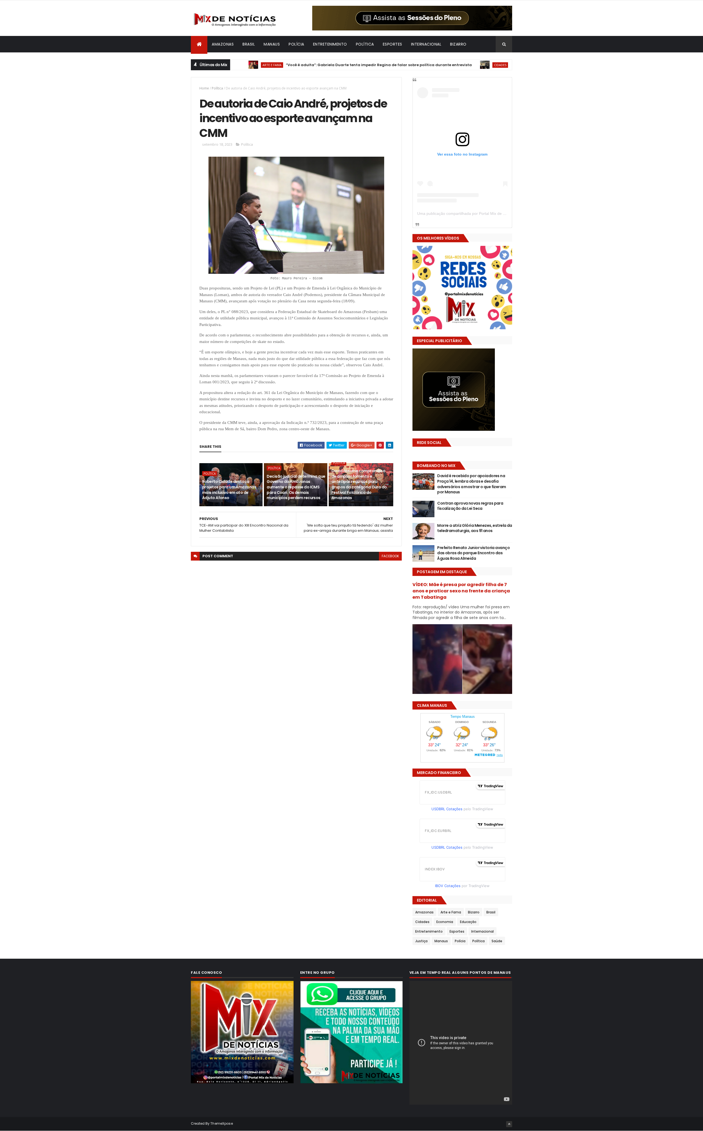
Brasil (248, 44)
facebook (390, 556)
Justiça (421, 941)
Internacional (426, 44)
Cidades (468, 65)
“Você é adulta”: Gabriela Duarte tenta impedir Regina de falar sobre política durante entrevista (346, 64)
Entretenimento (330, 44)
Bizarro (458, 44)
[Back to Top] (509, 1124)
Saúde (497, 941)
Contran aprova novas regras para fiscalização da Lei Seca (470, 505)
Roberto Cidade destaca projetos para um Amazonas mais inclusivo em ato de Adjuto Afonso (229, 489)
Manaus (272, 44)
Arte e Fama (239, 65)
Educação (468, 921)
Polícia (296, 44)
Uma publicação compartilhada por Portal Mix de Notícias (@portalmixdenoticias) (487, 213)
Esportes (392, 44)
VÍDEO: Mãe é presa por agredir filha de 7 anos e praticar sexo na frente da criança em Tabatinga (461, 590)
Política (365, 44)
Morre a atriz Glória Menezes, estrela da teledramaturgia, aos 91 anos (474, 528)
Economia (444, 921)
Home (204, 88)
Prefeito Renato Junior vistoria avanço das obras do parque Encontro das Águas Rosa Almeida (473, 553)
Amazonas (223, 44)
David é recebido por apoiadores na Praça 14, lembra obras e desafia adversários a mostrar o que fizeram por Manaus (471, 484)
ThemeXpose (221, 1123)
